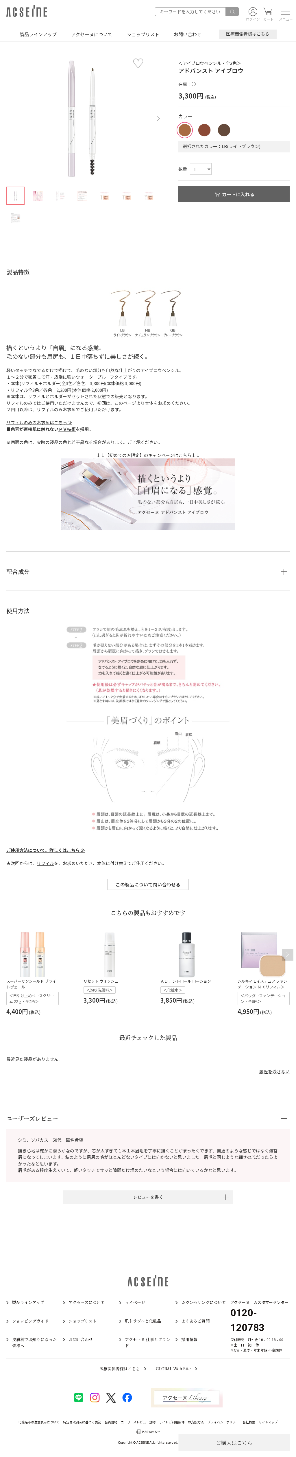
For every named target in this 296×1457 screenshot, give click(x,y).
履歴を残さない (274, 1071)
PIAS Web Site (151, 1431)
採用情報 (189, 1339)
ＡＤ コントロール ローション (185, 981)
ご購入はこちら (234, 1442)
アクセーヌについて (91, 34)
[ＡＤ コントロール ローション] (186, 954)
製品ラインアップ (38, 34)
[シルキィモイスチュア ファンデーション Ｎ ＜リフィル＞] (264, 954)
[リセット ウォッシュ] (110, 954)
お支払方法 (196, 1422)
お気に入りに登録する (138, 63)
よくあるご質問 (195, 1321)
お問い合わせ (187, 34)
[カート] (267, 11)
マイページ (135, 1302)
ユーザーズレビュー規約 (138, 1422)
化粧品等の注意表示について (39, 1422)
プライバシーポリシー (223, 1422)
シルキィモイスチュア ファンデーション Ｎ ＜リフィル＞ (262, 984)
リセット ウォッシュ (101, 981)
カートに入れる (238, 194)
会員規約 (111, 1422)
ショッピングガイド (30, 1321)
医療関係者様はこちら (247, 34)
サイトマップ (268, 1422)
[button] (157, 118)
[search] (231, 12)
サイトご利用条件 (171, 1422)
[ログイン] (253, 11)
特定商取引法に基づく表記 (82, 1422)
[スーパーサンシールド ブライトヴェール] (32, 954)
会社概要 (249, 1422)
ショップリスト (143, 34)
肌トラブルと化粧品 (143, 1321)
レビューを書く (148, 1197)
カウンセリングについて (203, 1302)
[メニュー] (284, 11)
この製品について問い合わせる (148, 884)
